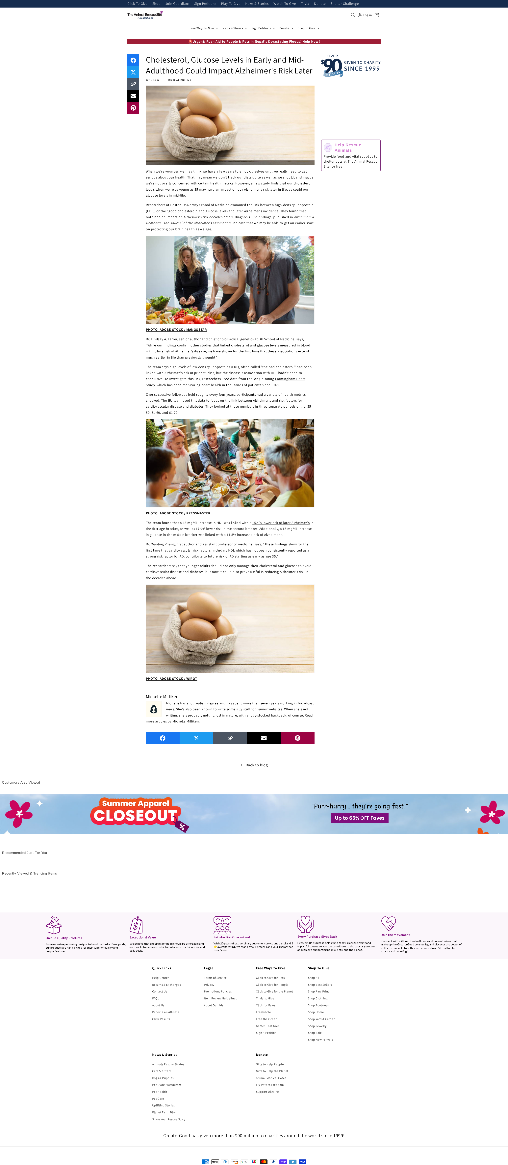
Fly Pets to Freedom (270, 1085)
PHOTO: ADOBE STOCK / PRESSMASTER (178, 513)
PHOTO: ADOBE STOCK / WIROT (171, 678)
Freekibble (263, 1012)
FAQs (155, 998)
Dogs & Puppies (163, 1078)
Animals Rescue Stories (168, 1064)
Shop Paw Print (318, 991)
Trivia (305, 4)
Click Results (161, 1019)
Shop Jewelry (317, 1026)
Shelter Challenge (345, 4)
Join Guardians (177, 4)
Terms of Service (215, 978)
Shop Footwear (318, 1005)
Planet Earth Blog (164, 1112)
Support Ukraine (267, 1092)
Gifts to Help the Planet (272, 1071)
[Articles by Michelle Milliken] (154, 708)
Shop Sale (315, 1033)
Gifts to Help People (270, 1064)
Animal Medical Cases (271, 1078)
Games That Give (267, 1026)
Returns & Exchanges (166, 985)
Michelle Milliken (179, 79)
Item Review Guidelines (220, 998)
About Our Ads (213, 1005)
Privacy (209, 985)
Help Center (160, 978)
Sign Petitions (205, 4)
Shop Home (316, 1012)
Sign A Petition (266, 1033)
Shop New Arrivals (320, 1040)
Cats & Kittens (161, 1071)
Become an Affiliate (165, 1012)
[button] (353, 15)
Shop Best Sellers (320, 985)
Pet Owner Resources (167, 1085)
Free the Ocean (266, 1019)
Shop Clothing (318, 998)
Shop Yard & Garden (321, 1019)
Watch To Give (284, 4)
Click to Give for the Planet (274, 991)
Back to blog (257, 765)
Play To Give (230, 4)
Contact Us (159, 991)
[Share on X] (133, 72)
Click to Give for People (272, 985)
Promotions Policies (218, 991)
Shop (156, 4)
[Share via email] (133, 96)
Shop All (313, 978)
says (299, 339)
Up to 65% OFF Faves (360, 818)
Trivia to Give (265, 998)
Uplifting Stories (163, 1105)
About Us (158, 1005)
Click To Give (137, 4)
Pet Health (159, 1092)
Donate (320, 4)
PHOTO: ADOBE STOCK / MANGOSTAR (176, 329)
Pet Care (158, 1098)
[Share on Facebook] (133, 60)
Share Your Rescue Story (168, 1119)
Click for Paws (265, 1005)
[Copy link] (133, 84)
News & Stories (257, 4)
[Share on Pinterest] (133, 108)
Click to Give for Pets (270, 978)
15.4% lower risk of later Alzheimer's (281, 522)
